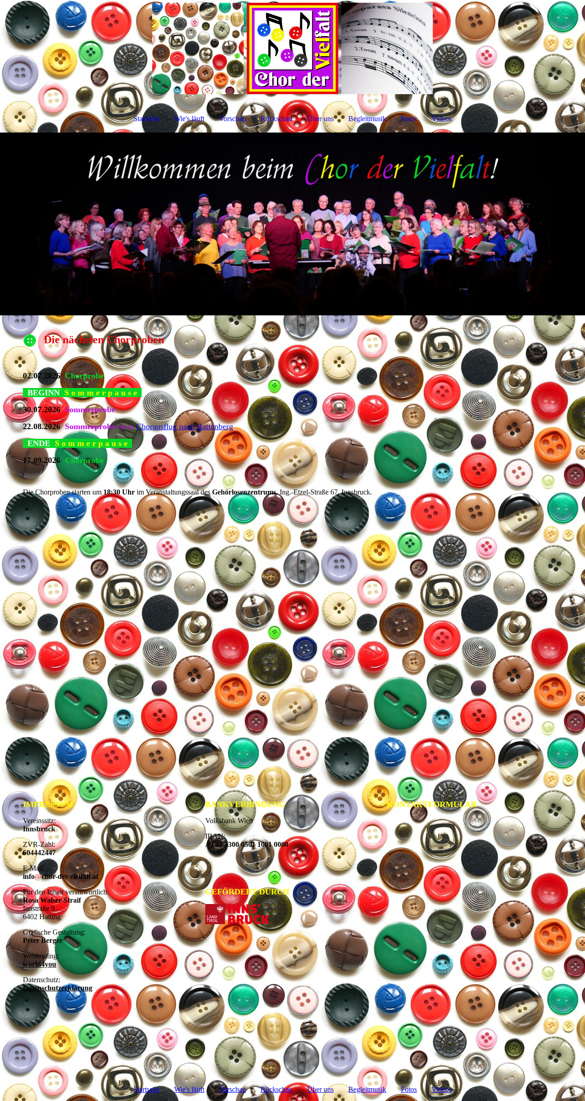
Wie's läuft (189, 118)
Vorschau (232, 118)
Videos (441, 118)
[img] (292, 48)
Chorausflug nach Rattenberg (184, 426)
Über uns (320, 118)
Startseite (146, 118)
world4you (39, 964)
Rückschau (276, 118)
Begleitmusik (367, 118)
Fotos (409, 118)
